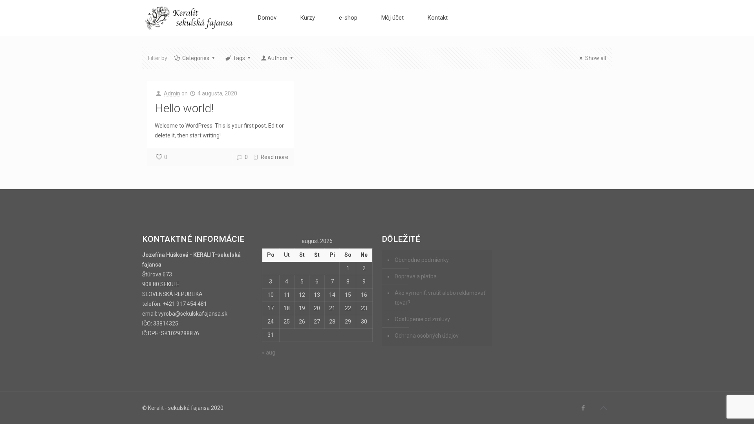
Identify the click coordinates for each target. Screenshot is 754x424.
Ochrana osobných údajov (427, 336)
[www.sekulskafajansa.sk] (189, 17)
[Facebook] (583, 407)
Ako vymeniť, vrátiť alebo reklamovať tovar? (440, 298)
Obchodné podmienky (422, 260)
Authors (277, 58)
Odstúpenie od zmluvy (422, 319)
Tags (239, 58)
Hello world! (184, 108)
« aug (268, 352)
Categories (195, 58)
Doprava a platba (416, 276)
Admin (172, 93)
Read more (274, 157)
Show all (595, 58)
